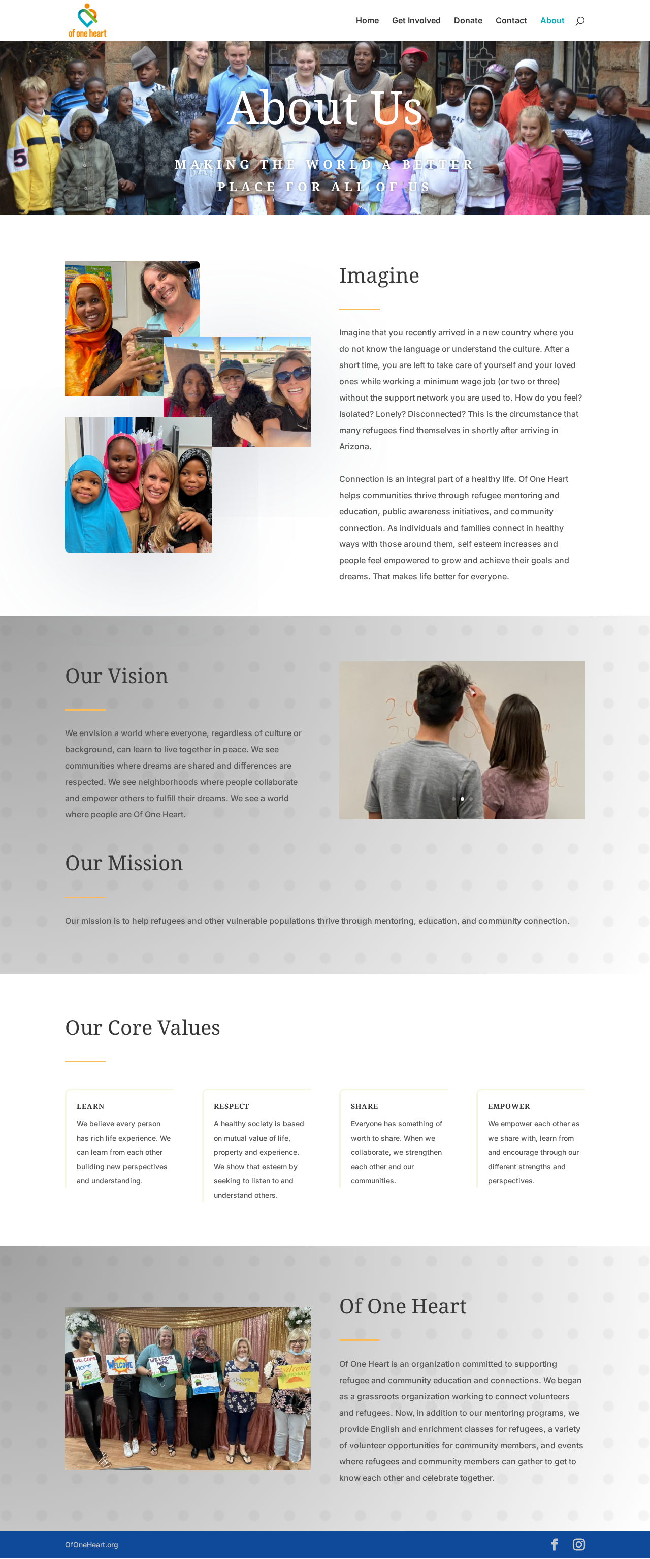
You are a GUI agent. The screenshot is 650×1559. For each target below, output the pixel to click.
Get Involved (416, 21)
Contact (511, 21)
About (552, 21)
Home (367, 21)
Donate (468, 21)
